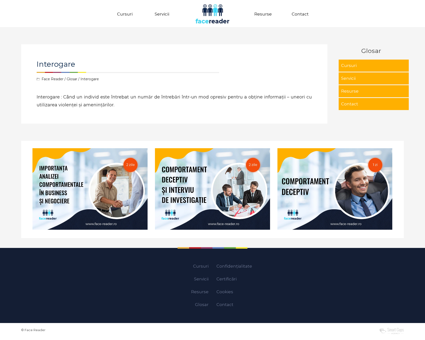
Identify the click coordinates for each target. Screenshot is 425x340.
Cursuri (125, 14)
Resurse (263, 14)
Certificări (226, 278)
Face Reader (52, 79)
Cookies (224, 291)
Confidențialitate (234, 266)
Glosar (72, 79)
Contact (300, 14)
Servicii (162, 14)
